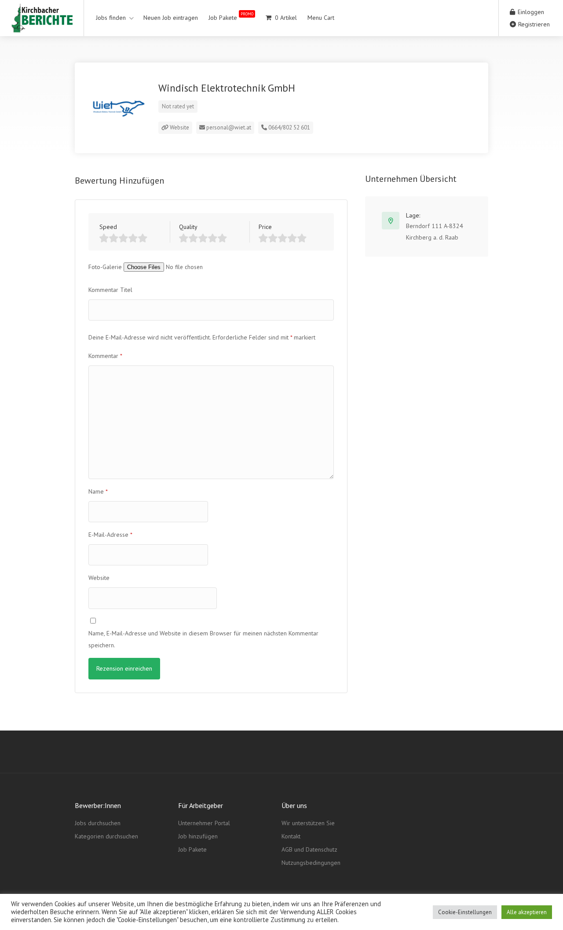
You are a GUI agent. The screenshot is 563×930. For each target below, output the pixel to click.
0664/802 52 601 (288, 127)
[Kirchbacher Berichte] (42, 26)
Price (265, 227)
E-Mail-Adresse (110, 535)
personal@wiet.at (228, 127)
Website (178, 127)
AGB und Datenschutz (309, 849)
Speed (108, 227)
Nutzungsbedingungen (311, 863)
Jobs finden (111, 18)
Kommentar (105, 356)
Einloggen (530, 12)
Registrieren (533, 24)
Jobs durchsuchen (98, 823)
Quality (188, 227)
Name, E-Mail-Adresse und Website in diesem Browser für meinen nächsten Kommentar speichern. (203, 639)
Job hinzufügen (198, 836)
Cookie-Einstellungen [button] (465, 912)
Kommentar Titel (110, 290)
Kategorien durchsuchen (106, 836)
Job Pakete (230, 16)
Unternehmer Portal (204, 823)
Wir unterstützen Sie (308, 823)
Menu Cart (320, 18)
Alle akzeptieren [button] (527, 912)
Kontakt (291, 836)
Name (98, 491)
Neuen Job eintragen (170, 18)
